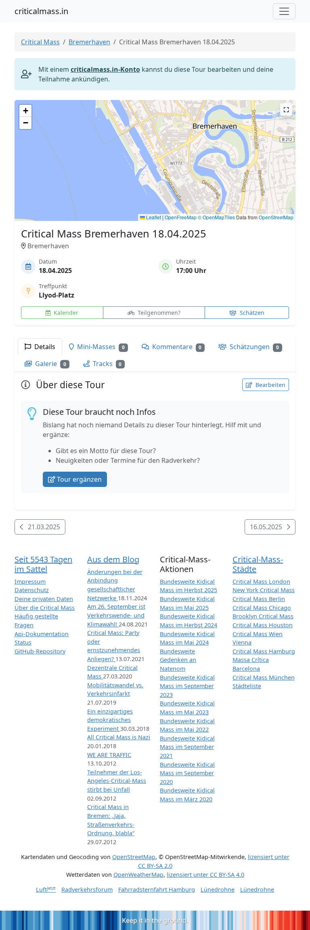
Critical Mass (40, 41)
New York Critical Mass (263, 590)
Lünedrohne (218, 889)
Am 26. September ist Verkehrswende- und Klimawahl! (116, 615)
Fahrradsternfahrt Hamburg (156, 889)
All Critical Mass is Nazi (118, 737)
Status (23, 642)
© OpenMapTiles (216, 217)
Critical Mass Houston (262, 625)
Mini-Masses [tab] (100, 346)
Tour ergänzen (79, 479)
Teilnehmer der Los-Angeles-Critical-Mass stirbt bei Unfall (116, 780)
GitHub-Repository (40, 651)
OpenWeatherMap (138, 874)
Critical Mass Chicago (261, 608)
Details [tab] (44, 346)
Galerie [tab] (50, 363)
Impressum (30, 581)
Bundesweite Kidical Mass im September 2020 (187, 773)
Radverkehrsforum (87, 889)
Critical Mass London (261, 581)
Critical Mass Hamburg (263, 651)
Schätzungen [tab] (253, 346)
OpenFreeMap (181, 217)
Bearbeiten (269, 385)
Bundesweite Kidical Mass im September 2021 (187, 746)
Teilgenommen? (158, 312)
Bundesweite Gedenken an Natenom (178, 659)
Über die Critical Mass (45, 608)
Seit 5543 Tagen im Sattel (43, 564)
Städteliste (246, 686)
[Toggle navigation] (284, 11)
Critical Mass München (263, 677)
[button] (155, 153)
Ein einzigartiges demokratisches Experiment (110, 719)
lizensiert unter (205, 874)
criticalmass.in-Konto (105, 69)
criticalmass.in (41, 11)
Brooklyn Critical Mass (262, 616)
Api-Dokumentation (42, 634)
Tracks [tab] (106, 363)
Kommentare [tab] (176, 346)
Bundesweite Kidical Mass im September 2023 (187, 686)
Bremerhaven (89, 41)
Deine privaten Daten (44, 599)
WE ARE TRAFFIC (109, 755)
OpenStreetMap (276, 217)
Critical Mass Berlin (258, 599)
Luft (46, 889)
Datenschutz (32, 590)
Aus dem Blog (113, 559)
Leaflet (153, 217)
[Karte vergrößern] (286, 109)
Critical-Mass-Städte (257, 564)
